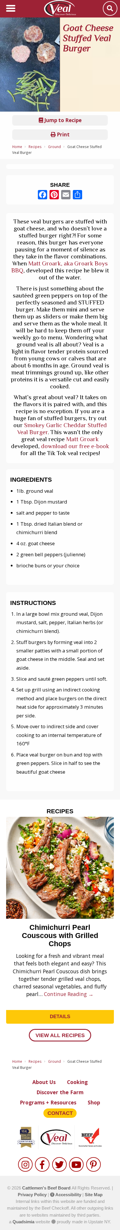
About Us (44, 1081)
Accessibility (67, 1194)
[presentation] (13, 909)
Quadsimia (23, 1221)
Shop (94, 1102)
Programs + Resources (48, 1102)
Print (63, 134)
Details (60, 1016)
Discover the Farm (60, 1092)
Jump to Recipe (62, 120)
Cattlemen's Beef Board (47, 1187)
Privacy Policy (32, 1194)
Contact (60, 1113)
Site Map (94, 1194)
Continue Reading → (68, 993)
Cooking (77, 1081)
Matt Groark (82, 439)
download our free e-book (75, 446)
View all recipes (60, 1035)
